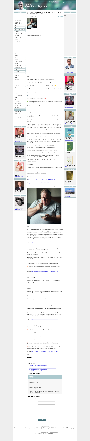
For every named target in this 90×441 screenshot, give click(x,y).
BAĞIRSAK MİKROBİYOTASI (20, 29)
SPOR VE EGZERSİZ (18, 95)
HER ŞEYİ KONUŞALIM (70, 105)
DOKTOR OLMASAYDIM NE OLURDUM (70, 122)
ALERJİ (16, 18)
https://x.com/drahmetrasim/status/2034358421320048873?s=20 (44, 271)
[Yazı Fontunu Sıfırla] (62, 16)
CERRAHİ (16, 39)
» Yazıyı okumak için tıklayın (19, 141)
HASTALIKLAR (17, 115)
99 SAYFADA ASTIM (69, 152)
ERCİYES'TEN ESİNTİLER (68, 182)
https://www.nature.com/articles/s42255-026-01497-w (39, 183)
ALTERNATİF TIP (18, 111)
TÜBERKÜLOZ (17, 101)
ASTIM (16, 27)
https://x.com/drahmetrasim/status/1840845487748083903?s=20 (44, 319)
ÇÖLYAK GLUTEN (18, 45)
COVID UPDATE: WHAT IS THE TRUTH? (20, 191)
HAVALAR (16, 59)
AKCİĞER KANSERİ (18, 16)
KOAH (16, 69)
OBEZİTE (16, 83)
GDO (15, 53)
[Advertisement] (45, 47)
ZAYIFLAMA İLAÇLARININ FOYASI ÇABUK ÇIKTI (38, 365)
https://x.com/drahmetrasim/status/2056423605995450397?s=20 (44, 242)
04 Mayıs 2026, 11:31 (32, 377)
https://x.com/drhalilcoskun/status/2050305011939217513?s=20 (41, 179)
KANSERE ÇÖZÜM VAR (70, 165)
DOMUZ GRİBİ (17, 49)
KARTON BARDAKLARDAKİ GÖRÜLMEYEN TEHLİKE (19, 173)
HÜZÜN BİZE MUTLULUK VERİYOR (19, 156)
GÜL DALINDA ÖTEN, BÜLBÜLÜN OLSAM (19, 207)
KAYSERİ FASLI (68, 195)
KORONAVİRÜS (17, 73)
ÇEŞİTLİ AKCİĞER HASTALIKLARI (18, 42)
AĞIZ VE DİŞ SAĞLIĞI (19, 14)
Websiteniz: (35, 405)
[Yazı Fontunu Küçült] (60, 16)
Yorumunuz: (35, 408)
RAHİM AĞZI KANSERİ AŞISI (19, 86)
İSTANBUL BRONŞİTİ (18, 61)
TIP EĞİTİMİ (17, 123)
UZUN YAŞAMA (18, 103)
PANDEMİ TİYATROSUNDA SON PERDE (69, 70)
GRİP (16, 57)
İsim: (34, 399)
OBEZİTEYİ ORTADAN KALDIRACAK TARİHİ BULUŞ (38, 366)
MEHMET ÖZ (17, 79)
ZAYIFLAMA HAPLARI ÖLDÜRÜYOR (35, 370)
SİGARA (16, 93)
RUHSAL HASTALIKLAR (19, 91)
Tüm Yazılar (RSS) (44, 432)
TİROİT (16, 99)
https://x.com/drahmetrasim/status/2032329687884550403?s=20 (44, 351)
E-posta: (34, 402)
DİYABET (16, 47)
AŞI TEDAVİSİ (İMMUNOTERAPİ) (18, 23)
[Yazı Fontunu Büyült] (58, 16)
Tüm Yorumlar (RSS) (54, 432)
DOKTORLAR (17, 113)
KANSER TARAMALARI (19, 65)
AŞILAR (16, 25)
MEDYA (16, 77)
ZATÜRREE (17, 107)
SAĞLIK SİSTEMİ (18, 121)
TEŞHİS (16, 97)
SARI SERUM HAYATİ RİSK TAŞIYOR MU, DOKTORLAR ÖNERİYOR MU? (69, 88)
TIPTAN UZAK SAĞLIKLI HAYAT (68, 138)
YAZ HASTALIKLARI (18, 105)
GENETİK (16, 55)
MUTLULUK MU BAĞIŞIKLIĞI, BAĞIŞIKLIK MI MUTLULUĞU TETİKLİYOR (42, 368)
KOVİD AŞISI (17, 75)
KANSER (16, 63)
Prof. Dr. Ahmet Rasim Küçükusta (45, 5)
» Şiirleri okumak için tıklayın (69, 183)
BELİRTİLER (17, 31)
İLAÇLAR (16, 119)
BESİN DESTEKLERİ (18, 33)
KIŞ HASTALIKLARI (18, 67)
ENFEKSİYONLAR (18, 51)
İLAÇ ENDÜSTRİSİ (18, 117)
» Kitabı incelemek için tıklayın (69, 140)
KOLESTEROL (17, 71)
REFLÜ (16, 89)
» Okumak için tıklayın (68, 196)
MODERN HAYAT (18, 81)
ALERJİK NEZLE (18, 20)
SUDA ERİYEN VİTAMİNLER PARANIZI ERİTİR (20, 139)
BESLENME (17, 35)
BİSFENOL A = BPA (18, 37)
